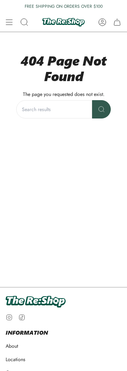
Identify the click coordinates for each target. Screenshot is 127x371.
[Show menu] (9, 22)
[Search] (101, 109)
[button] (24, 22)
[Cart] (117, 22)
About (12, 345)
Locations (15, 359)
